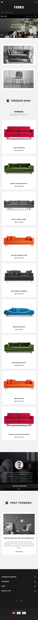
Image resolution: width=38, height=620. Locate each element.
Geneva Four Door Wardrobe (19, 434)
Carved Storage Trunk (19, 255)
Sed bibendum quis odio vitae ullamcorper (19, 538)
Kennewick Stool (19, 327)
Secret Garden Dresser (19, 183)
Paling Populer (19, 115)
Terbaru (19, 112)
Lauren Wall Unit (19, 147)
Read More (19, 551)
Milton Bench (19, 398)
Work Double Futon (19, 362)
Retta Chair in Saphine (19, 291)
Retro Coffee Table (19, 219)
